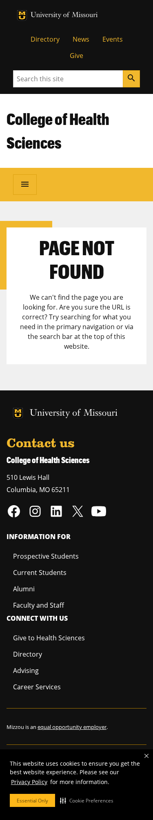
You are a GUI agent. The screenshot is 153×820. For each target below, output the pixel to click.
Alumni (24, 588)
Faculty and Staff (38, 605)
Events (112, 39)
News (81, 39)
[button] (86, 800)
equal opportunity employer (72, 727)
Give (76, 55)
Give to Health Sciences (49, 637)
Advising (26, 670)
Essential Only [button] (32, 800)
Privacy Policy (29, 782)
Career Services (37, 686)
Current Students (40, 572)
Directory (45, 39)
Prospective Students (46, 556)
